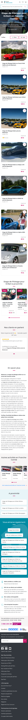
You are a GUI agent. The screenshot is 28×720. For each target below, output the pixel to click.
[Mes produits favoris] (23, 2)
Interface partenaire (6, 713)
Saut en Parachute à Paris (8, 657)
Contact (3, 688)
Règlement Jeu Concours (7, 704)
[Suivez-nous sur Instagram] (6, 648)
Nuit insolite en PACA (6, 668)
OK (25, 640)
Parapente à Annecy (6, 674)
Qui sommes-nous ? (6, 685)
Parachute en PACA (6, 663)
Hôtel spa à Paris (5, 671)
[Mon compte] (20, 2)
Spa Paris (3, 679)
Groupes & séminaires (6, 716)
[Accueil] (1, 10)
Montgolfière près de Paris (8, 666)
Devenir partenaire (6, 711)
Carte (24, 37)
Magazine (3, 702)
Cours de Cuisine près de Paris (9, 676)
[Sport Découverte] (8, 2)
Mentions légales (5, 696)
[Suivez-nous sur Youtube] (10, 648)
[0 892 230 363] (14, 624)
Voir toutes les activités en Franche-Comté (13, 485)
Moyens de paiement (6, 693)
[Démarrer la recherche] (25, 6)
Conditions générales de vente (9, 691)
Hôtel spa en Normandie (7, 660)
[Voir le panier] (26, 2)
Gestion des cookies (6, 651)
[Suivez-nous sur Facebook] (2, 648)
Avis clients (4, 699)
